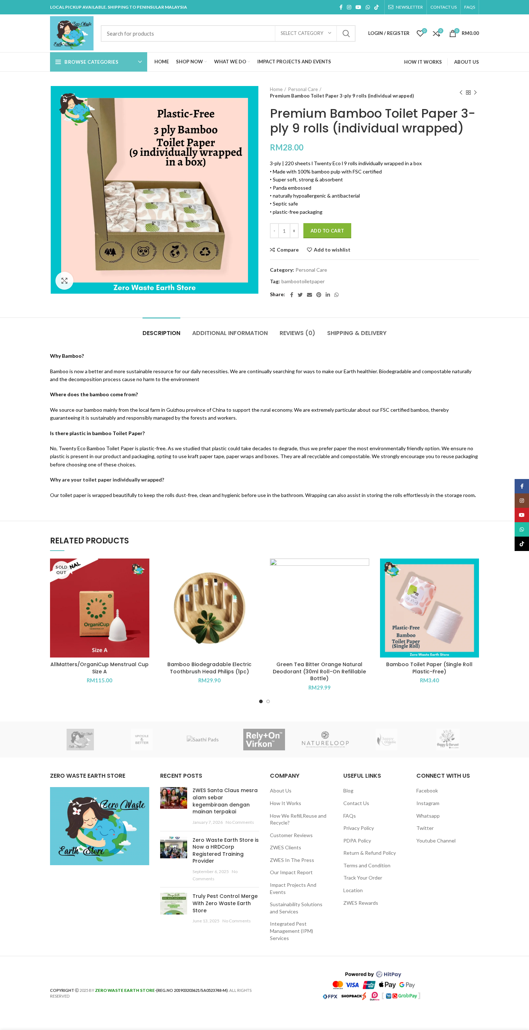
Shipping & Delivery (356, 333)
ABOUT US (466, 62)
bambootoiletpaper (303, 281)
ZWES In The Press (292, 860)
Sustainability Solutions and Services (296, 907)
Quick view (144, 586)
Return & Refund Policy (369, 853)
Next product (475, 92)
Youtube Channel (436, 840)
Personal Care (303, 89)
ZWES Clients (285, 847)
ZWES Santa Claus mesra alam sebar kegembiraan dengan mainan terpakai (225, 801)
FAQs (349, 816)
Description (161, 333)
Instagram (427, 803)
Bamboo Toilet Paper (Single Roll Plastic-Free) (429, 668)
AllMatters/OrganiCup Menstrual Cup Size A (99, 668)
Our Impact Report (291, 872)
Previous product (461, 92)
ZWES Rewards (360, 903)
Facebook (427, 790)
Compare (288, 249)
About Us (280, 790)
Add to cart (327, 231)
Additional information (230, 333)
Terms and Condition (366, 865)
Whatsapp (428, 816)
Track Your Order (362, 878)
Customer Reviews (291, 835)
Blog (348, 790)
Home (276, 89)
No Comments (240, 822)
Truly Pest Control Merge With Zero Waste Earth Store (225, 903)
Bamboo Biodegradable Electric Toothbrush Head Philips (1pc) (209, 668)
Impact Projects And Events (293, 888)
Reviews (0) (297, 333)
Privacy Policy (358, 828)
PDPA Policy (357, 840)
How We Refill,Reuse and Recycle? (298, 819)
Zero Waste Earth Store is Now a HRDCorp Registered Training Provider (226, 850)
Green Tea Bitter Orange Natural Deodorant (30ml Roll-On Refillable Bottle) (319, 671)
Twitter (425, 828)
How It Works (285, 803)
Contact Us (356, 803)
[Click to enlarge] (64, 281)
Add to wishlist (332, 249)
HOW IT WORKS (423, 62)
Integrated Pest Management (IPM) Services (291, 931)
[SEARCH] (346, 33)
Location (353, 890)
